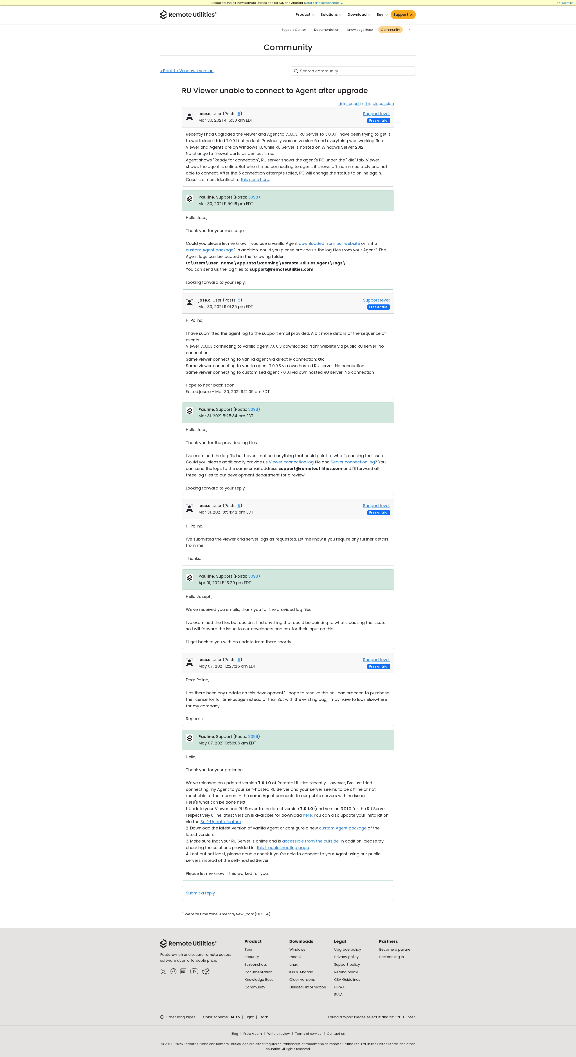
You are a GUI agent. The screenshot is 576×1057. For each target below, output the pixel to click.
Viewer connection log (291, 462)
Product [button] (303, 14)
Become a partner (395, 949)
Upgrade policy (347, 949)
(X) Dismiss (565, 3)
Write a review (278, 1033)
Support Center (294, 29)
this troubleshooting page (283, 847)
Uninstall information (307, 987)
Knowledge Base (360, 29)
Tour (249, 949)
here (307, 815)
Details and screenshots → (323, 3)
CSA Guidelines (347, 979)
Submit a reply (200, 893)
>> (410, 29)
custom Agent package (209, 250)
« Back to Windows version (187, 71)
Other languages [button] (180, 1017)
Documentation (326, 29)
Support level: (376, 113)
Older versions (302, 979)
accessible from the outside (310, 841)
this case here (255, 179)
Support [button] (400, 14)
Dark (263, 1017)
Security (252, 956)
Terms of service (308, 1033)
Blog (235, 1033)
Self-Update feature (220, 822)
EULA (338, 994)
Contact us (336, 1033)
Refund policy (346, 972)
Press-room (252, 1033)
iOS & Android (301, 972)
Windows (297, 949)
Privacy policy (346, 956)
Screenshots (256, 964)
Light (249, 1017)
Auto (235, 1017)
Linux (293, 964)
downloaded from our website (329, 243)
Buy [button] (380, 14)
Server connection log (353, 462)
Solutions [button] (329, 14)
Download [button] (357, 14)
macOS (295, 956)
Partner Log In (391, 956)
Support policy (347, 964)
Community (390, 29)
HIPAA (339, 987)
